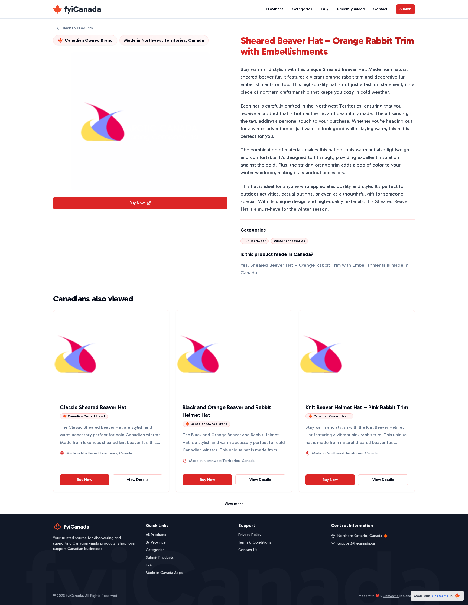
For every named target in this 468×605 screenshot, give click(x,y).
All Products (156, 534)
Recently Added (351, 9)
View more (234, 504)
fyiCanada (82, 9)
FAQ (325, 9)
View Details (137, 479)
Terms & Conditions (254, 542)
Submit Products (160, 557)
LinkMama (391, 596)
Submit (405, 9)
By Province (156, 542)
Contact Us (247, 550)
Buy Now (137, 203)
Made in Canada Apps (164, 572)
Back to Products (78, 28)
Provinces (275, 9)
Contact (380, 9)
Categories (302, 9)
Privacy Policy (249, 534)
